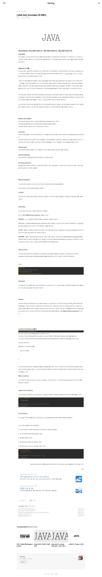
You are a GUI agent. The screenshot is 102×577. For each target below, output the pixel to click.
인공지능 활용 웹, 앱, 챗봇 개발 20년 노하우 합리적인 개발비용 (38, 490)
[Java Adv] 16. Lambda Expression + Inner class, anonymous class (33, 512)
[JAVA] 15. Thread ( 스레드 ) (24, 514)
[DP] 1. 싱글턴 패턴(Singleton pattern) (26, 508)
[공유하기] (23, 500)
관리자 (56, 574)
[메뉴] (4, 3)
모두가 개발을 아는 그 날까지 (25, 558)
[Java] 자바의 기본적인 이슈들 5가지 (26, 510)
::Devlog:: (51, 3)
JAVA (26, 506)
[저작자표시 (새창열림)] (34, 500)
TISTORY (51, 574)
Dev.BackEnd (21, 506)
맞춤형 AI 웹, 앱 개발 (26, 488)
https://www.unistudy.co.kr (27, 474)
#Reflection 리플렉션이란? (24, 515)
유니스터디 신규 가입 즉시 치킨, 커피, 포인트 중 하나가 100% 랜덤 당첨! (41, 479)
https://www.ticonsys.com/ (27, 486)
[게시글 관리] (25, 500)
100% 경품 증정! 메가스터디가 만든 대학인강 (34, 477)
